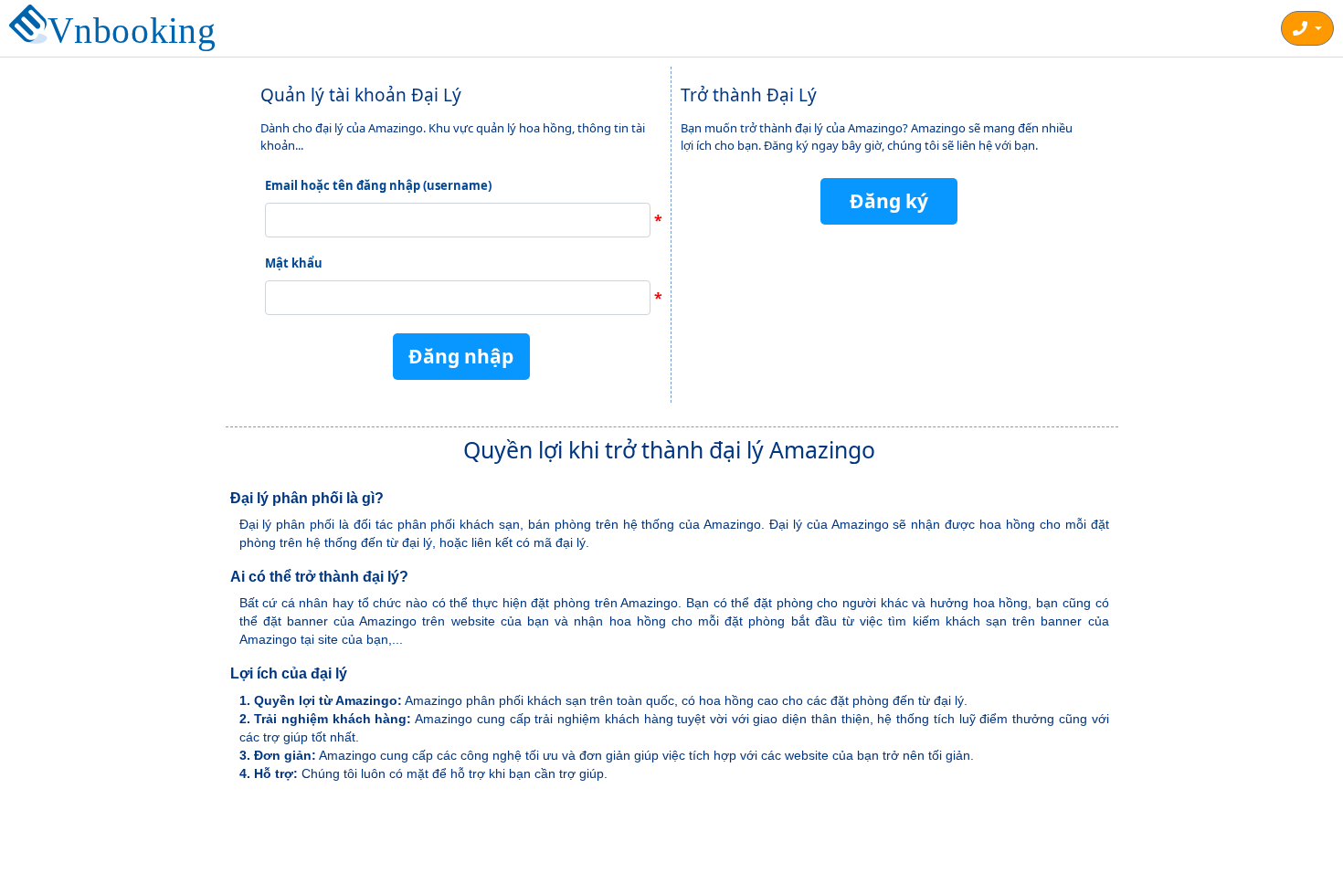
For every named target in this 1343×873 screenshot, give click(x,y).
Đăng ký (889, 201)
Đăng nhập (460, 356)
